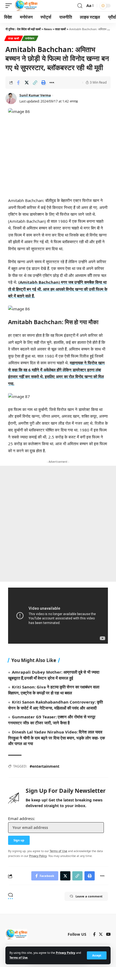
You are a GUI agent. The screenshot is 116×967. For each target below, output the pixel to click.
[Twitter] (101, 934)
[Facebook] (94, 934)
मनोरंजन (30, 38)
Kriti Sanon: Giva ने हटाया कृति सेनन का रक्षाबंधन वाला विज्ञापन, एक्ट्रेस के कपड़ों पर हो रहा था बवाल (53, 689)
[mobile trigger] (10, 5)
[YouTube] (108, 934)
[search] (80, 6)
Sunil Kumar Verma (35, 95)
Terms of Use (18, 957)
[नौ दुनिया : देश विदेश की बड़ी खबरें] (26, 5)
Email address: (21, 818)
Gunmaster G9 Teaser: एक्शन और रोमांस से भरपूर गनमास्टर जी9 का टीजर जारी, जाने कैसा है (51, 719)
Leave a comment (89, 896)
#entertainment (44, 766)
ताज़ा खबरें (13, 38)
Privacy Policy (65, 953)
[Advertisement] (58, 524)
